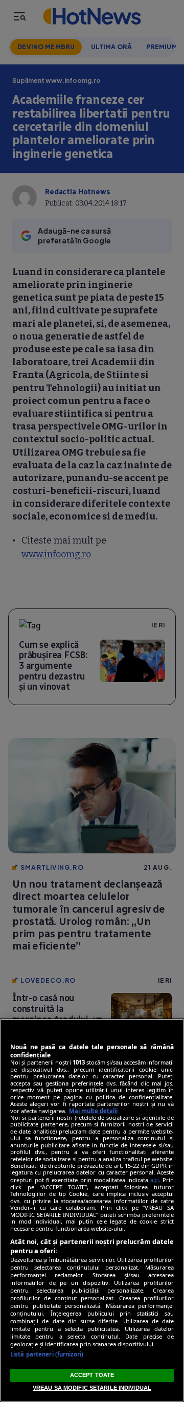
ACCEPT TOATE (92, 1375)
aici (154, 1180)
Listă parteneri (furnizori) (46, 1354)
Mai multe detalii (93, 1111)
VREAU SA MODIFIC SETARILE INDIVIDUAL (92, 1388)
